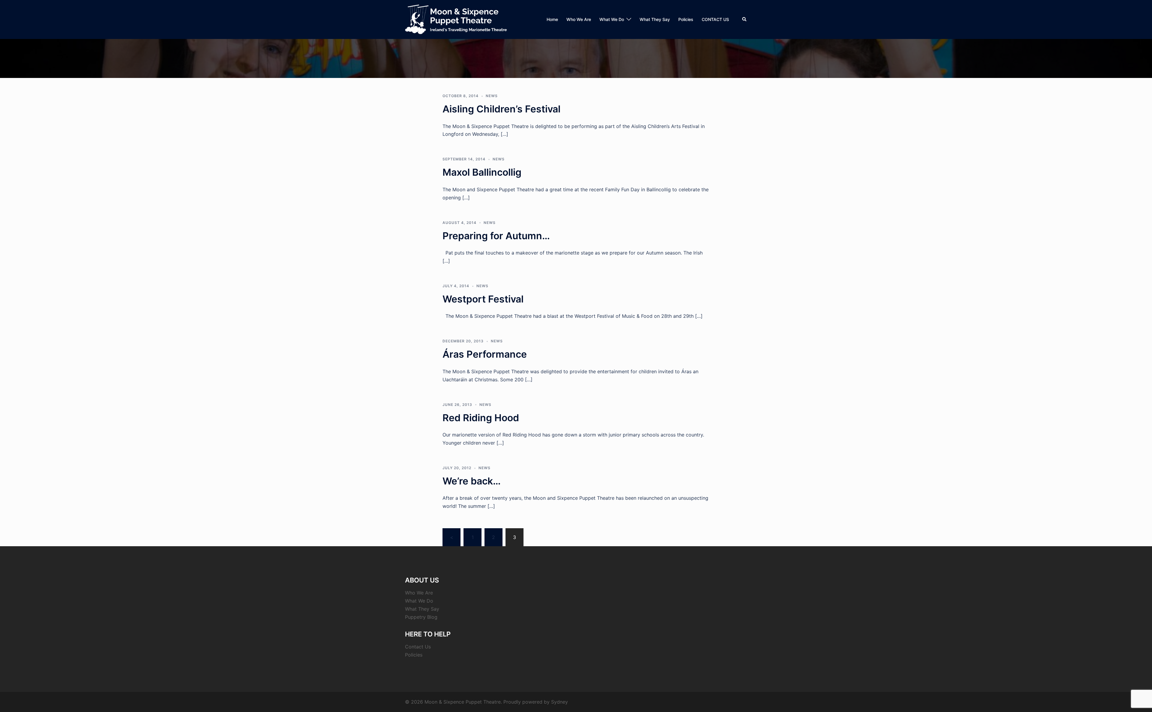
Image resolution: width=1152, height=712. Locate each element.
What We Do (611, 19)
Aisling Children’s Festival (501, 109)
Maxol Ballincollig (481, 172)
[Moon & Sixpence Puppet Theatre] (456, 19)
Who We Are (578, 19)
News (492, 96)
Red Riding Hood (480, 418)
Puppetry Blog (421, 617)
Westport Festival (483, 299)
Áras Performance (484, 354)
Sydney (559, 702)
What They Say (655, 19)
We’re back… (471, 481)
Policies (685, 19)
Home (552, 19)
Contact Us (418, 647)
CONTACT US (715, 19)
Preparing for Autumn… (496, 236)
